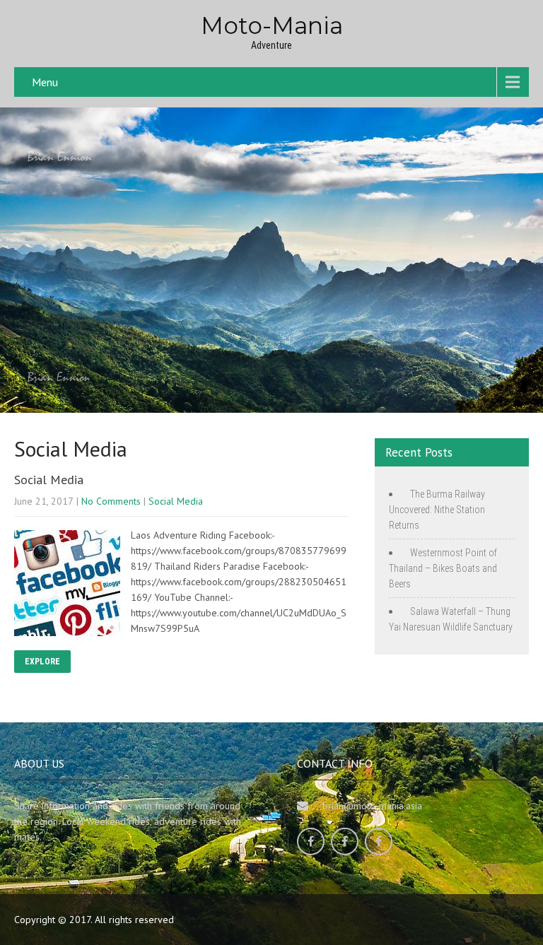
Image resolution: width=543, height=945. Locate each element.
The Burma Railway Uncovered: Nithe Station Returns (437, 509)
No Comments (111, 501)
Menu (45, 82)
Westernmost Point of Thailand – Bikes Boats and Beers (443, 568)
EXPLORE (42, 662)
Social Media (48, 479)
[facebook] (311, 841)
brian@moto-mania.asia (372, 805)
